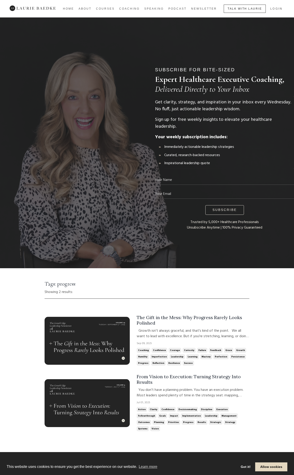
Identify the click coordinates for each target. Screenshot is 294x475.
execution (222, 409)
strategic (215, 422)
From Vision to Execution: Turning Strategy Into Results (189, 379)
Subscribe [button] (224, 210)
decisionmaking (187, 409)
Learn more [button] (148, 467)
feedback (215, 350)
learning (193, 357)
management (229, 416)
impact (174, 416)
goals (162, 416)
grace (228, 350)
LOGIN (276, 8)
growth (240, 350)
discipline (206, 409)
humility (142, 357)
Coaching (129, 8)
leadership (177, 357)
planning (159, 422)
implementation (191, 416)
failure (202, 350)
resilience (174, 363)
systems (142, 429)
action (142, 409)
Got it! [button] (246, 467)
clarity (153, 409)
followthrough (146, 416)
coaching (143, 350)
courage (175, 350)
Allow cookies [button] (271, 467)
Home (68, 8)
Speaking (154, 8)
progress (143, 363)
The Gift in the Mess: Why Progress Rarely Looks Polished (189, 320)
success (188, 363)
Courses (105, 8)
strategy (230, 422)
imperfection (159, 357)
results (202, 422)
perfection (221, 357)
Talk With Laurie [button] (245, 8)
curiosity (189, 350)
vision (155, 429)
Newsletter (204, 8)
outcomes (144, 422)
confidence (159, 350)
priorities (173, 422)
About (85, 8)
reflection (158, 363)
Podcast (177, 8)
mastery (206, 357)
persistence (238, 357)
